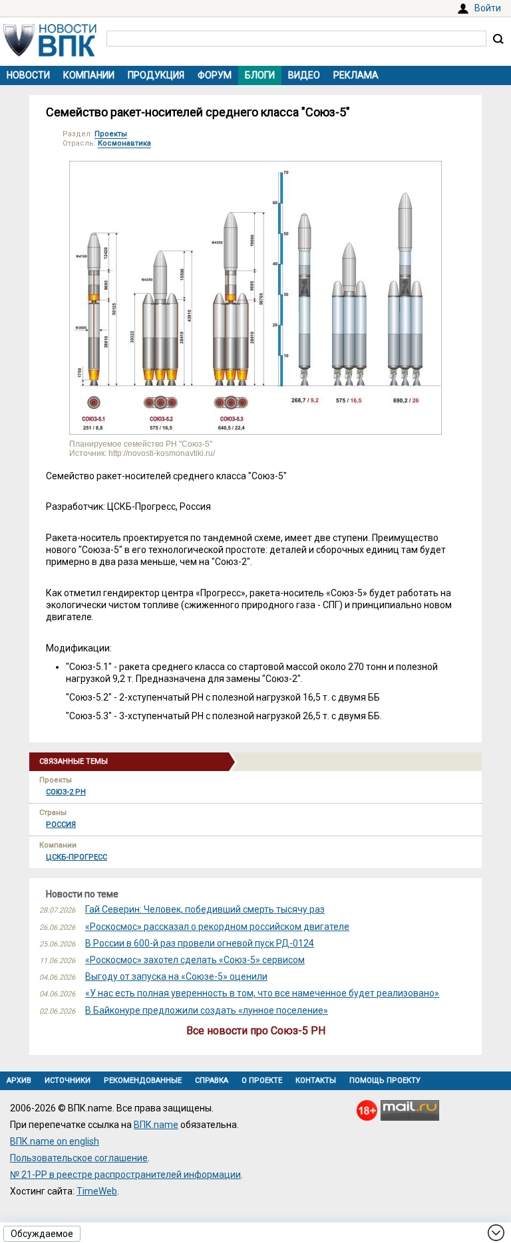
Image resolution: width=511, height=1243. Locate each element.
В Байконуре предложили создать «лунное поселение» (206, 1010)
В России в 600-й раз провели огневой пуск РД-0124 (199, 943)
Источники (67, 1080)
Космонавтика (124, 143)
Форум (215, 75)
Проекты (110, 134)
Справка (211, 1080)
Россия (61, 824)
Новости (28, 75)
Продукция (156, 75)
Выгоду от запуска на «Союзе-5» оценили (176, 976)
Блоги (260, 75)
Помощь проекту (385, 1080)
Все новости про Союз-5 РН (255, 1030)
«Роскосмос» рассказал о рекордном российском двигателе (217, 926)
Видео (304, 75)
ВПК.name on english (54, 1141)
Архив (19, 1080)
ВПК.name (156, 1124)
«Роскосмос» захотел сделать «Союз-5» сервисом (195, 960)
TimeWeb (97, 1191)
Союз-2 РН (66, 792)
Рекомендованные (143, 1080)
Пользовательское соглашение (79, 1158)
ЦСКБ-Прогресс (76, 857)
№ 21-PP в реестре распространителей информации (125, 1174)
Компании (88, 75)
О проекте (262, 1080)
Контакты (315, 1080)
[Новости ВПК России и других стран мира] (49, 53)
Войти (487, 8)
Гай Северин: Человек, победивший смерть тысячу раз (205, 909)
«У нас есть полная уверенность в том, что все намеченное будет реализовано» (262, 993)
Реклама (356, 75)
